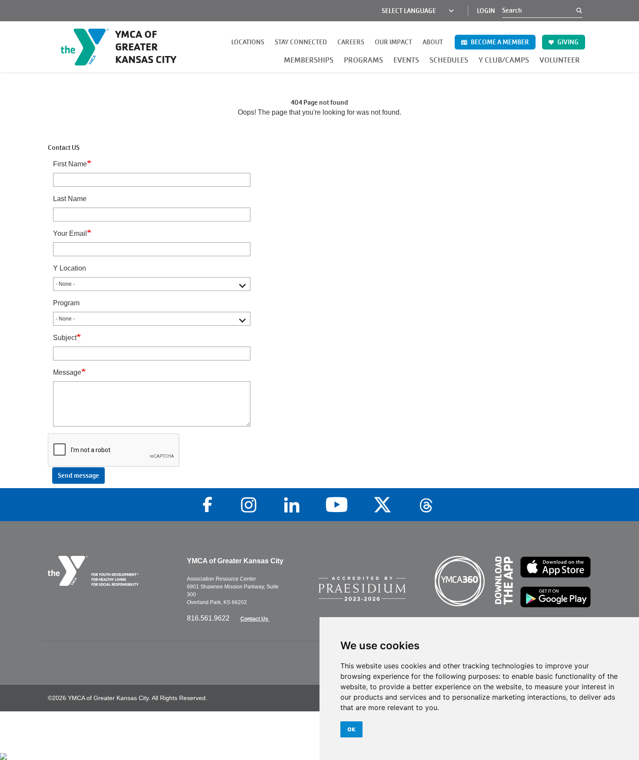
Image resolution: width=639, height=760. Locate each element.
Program (66, 303)
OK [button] (351, 729)
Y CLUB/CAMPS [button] (504, 60)
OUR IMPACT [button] (393, 42)
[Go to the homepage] (111, 571)
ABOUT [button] (433, 42)
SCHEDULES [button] (448, 60)
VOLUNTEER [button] (559, 60)
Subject (65, 337)
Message (67, 372)
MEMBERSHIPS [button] (308, 60)
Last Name (70, 198)
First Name (70, 164)
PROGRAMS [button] (363, 60)
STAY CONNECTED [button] (301, 42)
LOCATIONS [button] (247, 42)
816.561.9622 (209, 618)
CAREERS (350, 42)
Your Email (70, 233)
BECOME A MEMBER (499, 42)
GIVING (567, 42)
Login (486, 11)
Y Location (69, 268)
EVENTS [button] (406, 60)
